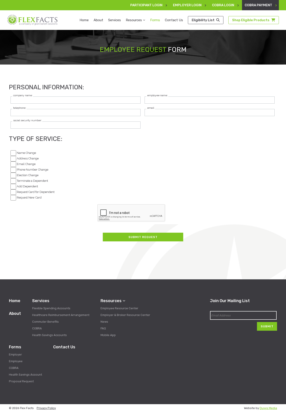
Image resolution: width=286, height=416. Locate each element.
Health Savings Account (25, 374)
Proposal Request (21, 381)
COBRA (37, 328)
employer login (187, 5)
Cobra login (223, 5)
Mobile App (108, 335)
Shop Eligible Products (251, 20)
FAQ (103, 328)
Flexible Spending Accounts (51, 308)
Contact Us (174, 20)
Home (84, 20)
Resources (134, 20)
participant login (146, 5)
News (104, 321)
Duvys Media (268, 408)
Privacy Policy (46, 408)
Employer (15, 354)
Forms (155, 20)
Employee (16, 361)
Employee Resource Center (119, 308)
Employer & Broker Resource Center (125, 315)
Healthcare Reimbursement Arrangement (60, 315)
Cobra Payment (258, 5)
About (98, 20)
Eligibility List (203, 20)
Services (114, 20)
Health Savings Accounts (49, 335)
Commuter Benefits (45, 321)
